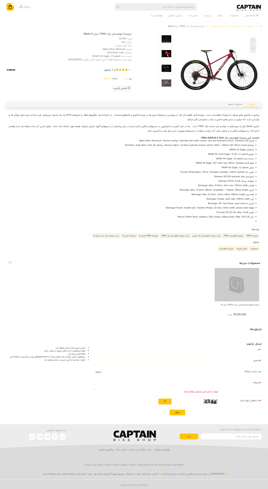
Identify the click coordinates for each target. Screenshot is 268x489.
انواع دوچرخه (235, 26)
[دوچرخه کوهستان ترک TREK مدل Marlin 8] (134, 434)
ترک (125, 78)
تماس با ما (193, 15)
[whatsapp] (32, 437)
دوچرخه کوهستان (217, 26)
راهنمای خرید (156, 15)
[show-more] (256, 287)
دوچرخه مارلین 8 (129, 236)
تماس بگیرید (120, 88)
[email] (62, 437)
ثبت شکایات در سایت (140, 449)
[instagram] (55, 437)
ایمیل (256, 360)
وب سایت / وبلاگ (252, 371)
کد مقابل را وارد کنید (249, 400)
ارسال (177, 412)
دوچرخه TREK (252, 236)
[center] (118, 7)
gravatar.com (41, 356)
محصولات (234, 15)
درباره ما (207, 15)
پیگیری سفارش (175, 15)
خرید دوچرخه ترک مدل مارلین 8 (106, 236)
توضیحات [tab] (251, 104)
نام (259, 349)
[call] (40, 437)
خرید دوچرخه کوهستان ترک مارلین (206, 236)
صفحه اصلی (250, 15)
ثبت (189, 436)
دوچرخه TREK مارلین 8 (148, 236)
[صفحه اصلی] (260, 26)
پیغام (256, 382)
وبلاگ (220, 15)
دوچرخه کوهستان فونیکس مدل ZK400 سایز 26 (240, 305)
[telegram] (47, 437)
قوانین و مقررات (161, 449)
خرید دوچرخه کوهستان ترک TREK (175, 236)
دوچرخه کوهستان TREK (233, 236)
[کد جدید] (165, 401)
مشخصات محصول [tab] (235, 104)
